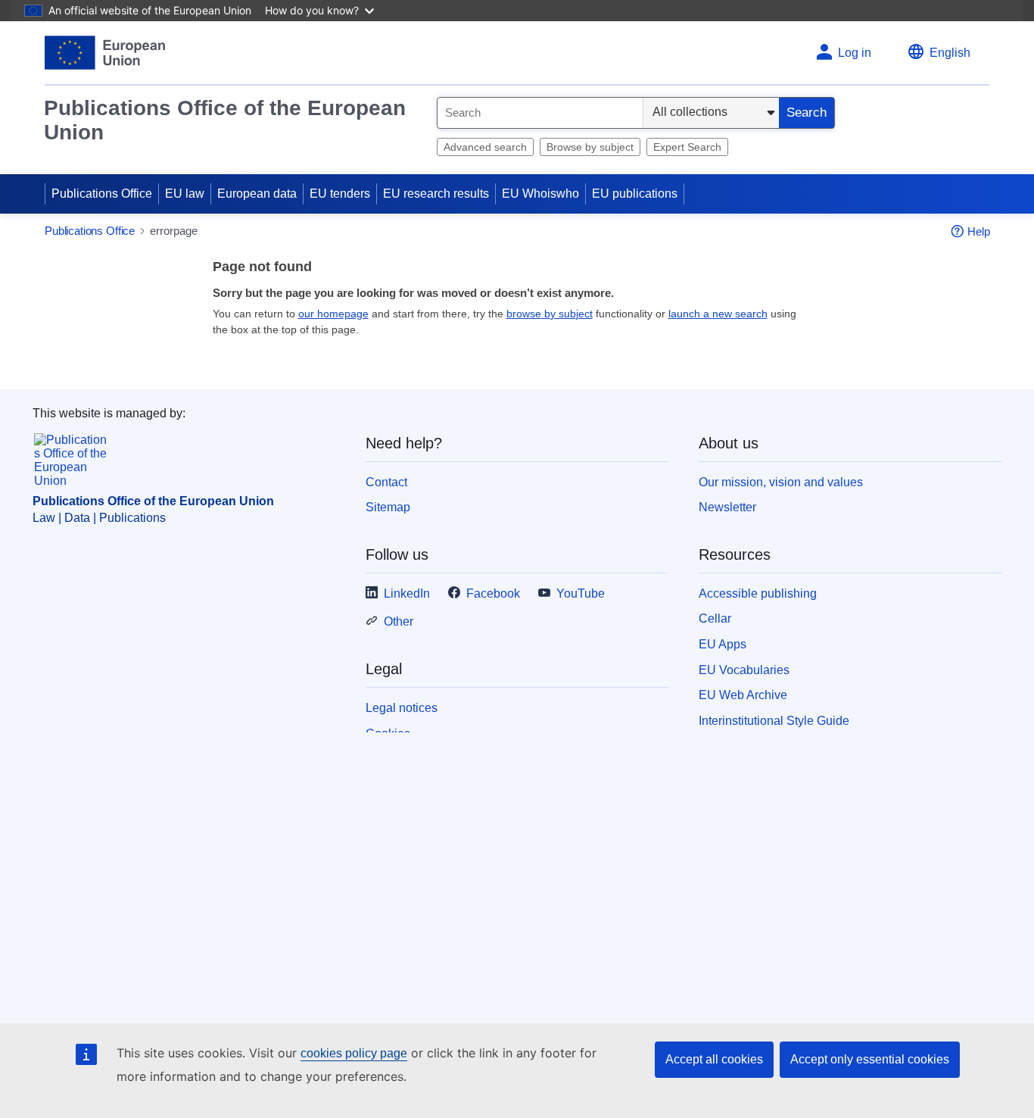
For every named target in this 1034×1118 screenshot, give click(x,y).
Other (398, 621)
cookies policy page (354, 1053)
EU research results (436, 193)
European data (257, 193)
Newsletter (727, 507)
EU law (184, 193)
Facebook (493, 593)
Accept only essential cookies (869, 1059)
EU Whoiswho (540, 193)
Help (978, 231)
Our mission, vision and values (781, 482)
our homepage (333, 314)
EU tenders (340, 193)
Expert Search (687, 147)
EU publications (634, 193)
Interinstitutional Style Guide (774, 720)
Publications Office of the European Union (225, 120)
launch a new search (718, 314)
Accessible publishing (758, 593)
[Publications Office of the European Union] (105, 53)
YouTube (580, 593)
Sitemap (388, 507)
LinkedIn (407, 593)
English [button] (950, 52)
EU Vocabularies (744, 670)
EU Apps (722, 644)
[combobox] (540, 113)
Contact (386, 482)
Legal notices (402, 707)
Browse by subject (590, 147)
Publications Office (101, 193)
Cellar (715, 618)
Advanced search (485, 147)
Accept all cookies (714, 1059)
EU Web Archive (743, 695)
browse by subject (549, 314)
